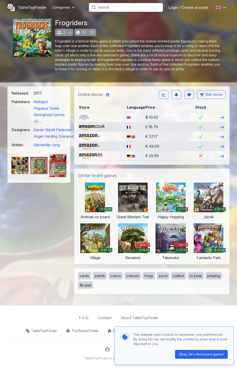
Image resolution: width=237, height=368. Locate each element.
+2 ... (38, 121)
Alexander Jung (47, 145)
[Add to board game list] (189, 94)
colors (115, 275)
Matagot (41, 101)
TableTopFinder (44, 330)
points (100, 275)
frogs (148, 275)
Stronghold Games (49, 114)
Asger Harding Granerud (54, 136)
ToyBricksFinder (85, 330)
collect (178, 275)
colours (132, 275)
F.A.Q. (84, 317)
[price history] (163, 94)
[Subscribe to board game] (176, 94)
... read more (64, 75)
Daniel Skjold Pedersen (53, 129)
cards (84, 275)
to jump (196, 275)
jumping (213, 275)
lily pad (85, 285)
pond (163, 275)
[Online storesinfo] (107, 94)
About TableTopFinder (139, 317)
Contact (105, 317)
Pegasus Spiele (46, 108)
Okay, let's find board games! (201, 354)
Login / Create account (188, 7)
